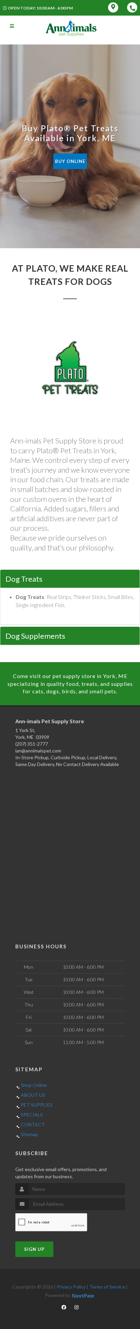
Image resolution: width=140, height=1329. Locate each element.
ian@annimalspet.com (38, 750)
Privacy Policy (71, 1287)
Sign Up (34, 1249)
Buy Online (70, 161)
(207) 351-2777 (31, 744)
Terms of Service (107, 1287)
